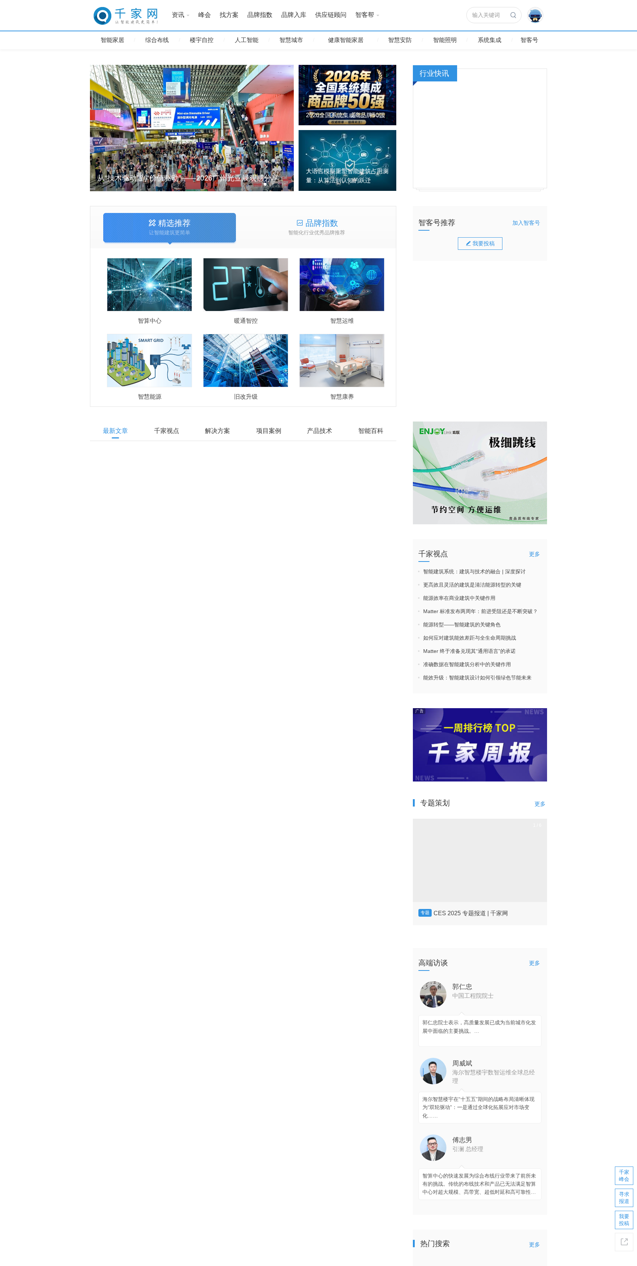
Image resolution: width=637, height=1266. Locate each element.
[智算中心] (149, 284)
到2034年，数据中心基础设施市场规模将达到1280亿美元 (277, 611)
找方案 (229, 14)
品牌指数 (259, 14)
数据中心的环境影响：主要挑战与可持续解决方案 (265, 1139)
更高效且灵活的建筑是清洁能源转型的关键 (472, 585)
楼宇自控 (201, 40)
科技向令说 (503, 267)
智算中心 (149, 321)
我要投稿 (484, 388)
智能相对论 (503, 315)
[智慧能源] (149, 360)
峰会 (204, 14)
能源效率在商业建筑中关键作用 (459, 598)
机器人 (353, 800)
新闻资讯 (109, 834)
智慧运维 (342, 321)
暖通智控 (246, 321)
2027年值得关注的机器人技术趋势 (241, 761)
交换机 (326, 725)
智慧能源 (149, 397)
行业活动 (109, 988)
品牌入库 (293, 14)
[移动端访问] (624, 1242)
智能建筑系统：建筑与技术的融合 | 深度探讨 (474, 571)
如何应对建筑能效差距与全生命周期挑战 (469, 638)
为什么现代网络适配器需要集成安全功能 (251, 462)
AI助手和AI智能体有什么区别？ (237, 915)
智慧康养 (342, 397)
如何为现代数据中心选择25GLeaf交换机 (251, 686)
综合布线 (157, 40)
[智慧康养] (342, 360)
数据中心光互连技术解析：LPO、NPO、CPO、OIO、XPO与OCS (284, 1219)
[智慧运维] (342, 284)
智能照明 (445, 40)
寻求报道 (624, 1197)
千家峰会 (624, 1175)
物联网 (107, 1063)
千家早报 (324, 879)
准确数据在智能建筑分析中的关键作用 (467, 664)
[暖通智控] (245, 284)
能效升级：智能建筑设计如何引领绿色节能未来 (477, 678)
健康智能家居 (345, 40)
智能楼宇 (109, 535)
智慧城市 (291, 40)
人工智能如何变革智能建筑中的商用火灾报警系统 (265, 537)
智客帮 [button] (364, 14)
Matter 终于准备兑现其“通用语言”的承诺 (469, 651)
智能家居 (112, 40)
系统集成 (489, 40)
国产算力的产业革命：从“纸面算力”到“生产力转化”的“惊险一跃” (508, 298)
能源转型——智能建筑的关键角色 (462, 624)
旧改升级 (246, 397)
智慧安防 (400, 40)
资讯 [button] (178, 14)
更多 (534, 554)
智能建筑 (378, 576)
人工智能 (246, 40)
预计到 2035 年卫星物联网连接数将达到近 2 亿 (261, 1065)
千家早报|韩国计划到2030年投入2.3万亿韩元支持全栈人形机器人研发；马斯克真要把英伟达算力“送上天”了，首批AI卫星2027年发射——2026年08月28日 (289, 842)
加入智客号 (526, 223)
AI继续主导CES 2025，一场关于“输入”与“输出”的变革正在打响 (509, 346)
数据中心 (351, 501)
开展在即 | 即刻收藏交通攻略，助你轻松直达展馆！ (267, 990)
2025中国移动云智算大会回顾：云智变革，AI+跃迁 (508, 249)
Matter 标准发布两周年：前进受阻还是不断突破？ (480, 611)
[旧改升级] (245, 360)
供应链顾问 (331, 14)
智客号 (529, 40)
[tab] (169, 228)
